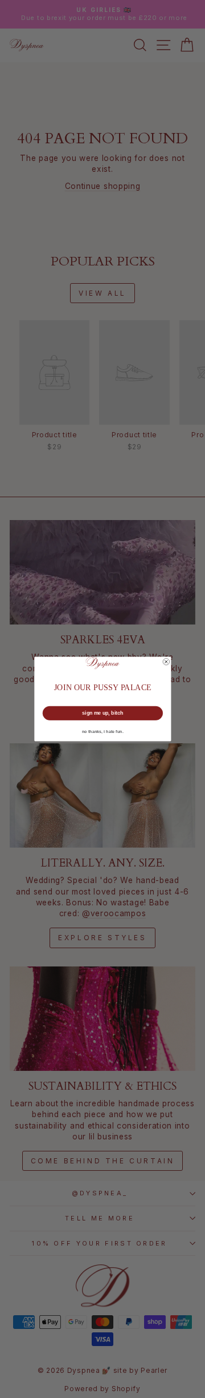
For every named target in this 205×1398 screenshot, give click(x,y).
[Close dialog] (166, 661)
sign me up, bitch (102, 713)
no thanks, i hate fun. (103, 732)
